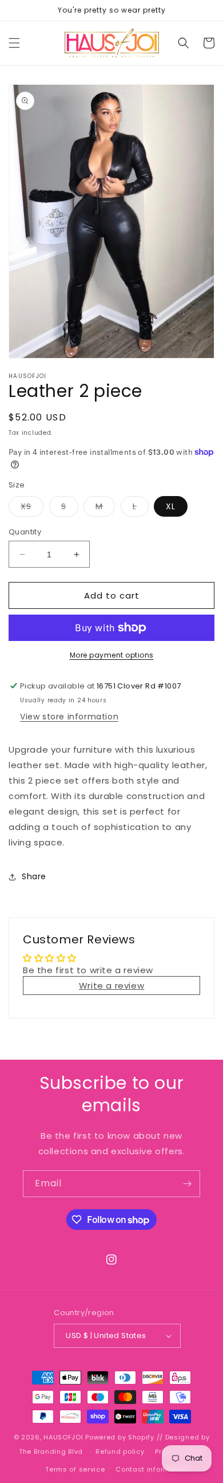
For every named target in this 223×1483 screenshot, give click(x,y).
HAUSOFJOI (64, 1437)
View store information (69, 716)
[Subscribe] (187, 1183)
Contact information (152, 1469)
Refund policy (119, 1451)
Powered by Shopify (119, 1437)
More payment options (112, 655)
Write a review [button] (111, 986)
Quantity (25, 531)
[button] (14, 43)
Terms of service (75, 1469)
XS (32, 508)
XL (171, 506)
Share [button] (34, 876)
